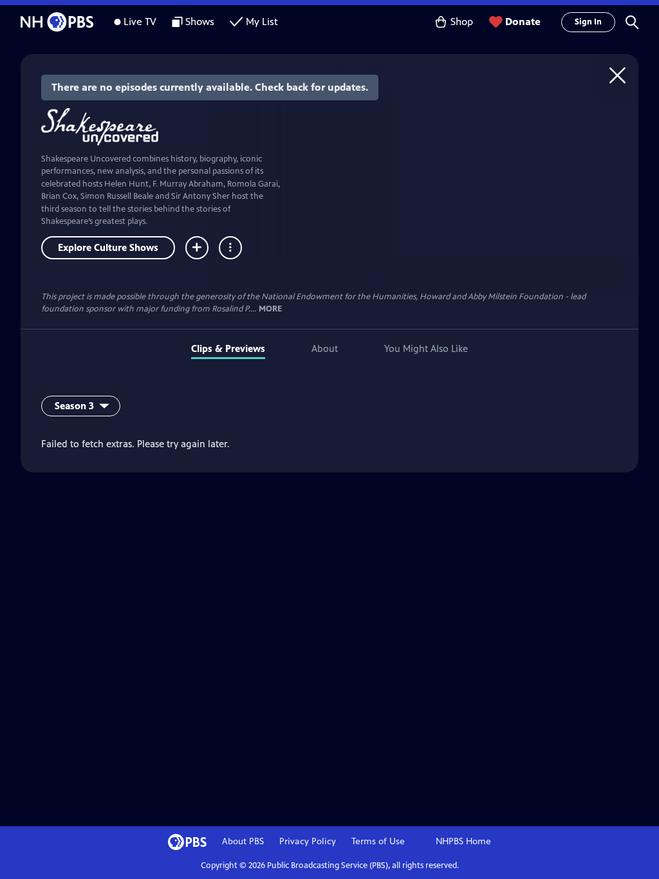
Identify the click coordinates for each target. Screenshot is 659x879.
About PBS (243, 841)
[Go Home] (617, 75)
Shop (461, 21)
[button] (632, 22)
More (270, 309)
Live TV (140, 21)
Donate (523, 21)
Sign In (588, 22)
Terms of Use (378, 841)
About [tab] (324, 348)
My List (262, 21)
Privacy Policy (307, 841)
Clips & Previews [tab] (228, 348)
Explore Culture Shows (108, 247)
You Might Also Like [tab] (426, 348)
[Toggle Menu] (230, 247)
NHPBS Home (463, 841)
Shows (199, 21)
